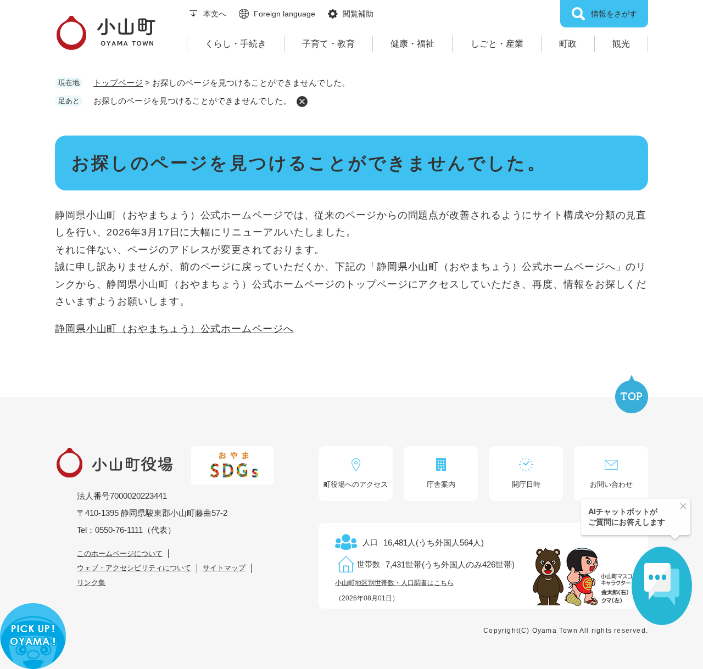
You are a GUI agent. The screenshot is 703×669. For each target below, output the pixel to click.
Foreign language (284, 13)
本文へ (214, 13)
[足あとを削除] (302, 101)
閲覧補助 (358, 13)
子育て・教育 (328, 43)
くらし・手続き (235, 43)
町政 (568, 43)
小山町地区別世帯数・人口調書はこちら (394, 583)
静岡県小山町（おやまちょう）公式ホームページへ (174, 328)
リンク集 (91, 582)
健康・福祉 (412, 43)
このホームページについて (120, 553)
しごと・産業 (497, 43)
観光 (621, 43)
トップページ (118, 82)
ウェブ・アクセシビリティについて (134, 568)
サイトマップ (224, 568)
